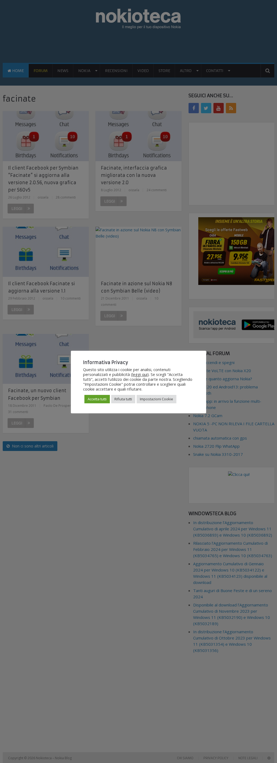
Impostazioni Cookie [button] (156, 399)
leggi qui (139, 374)
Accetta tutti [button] (97, 399)
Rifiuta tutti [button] (123, 399)
